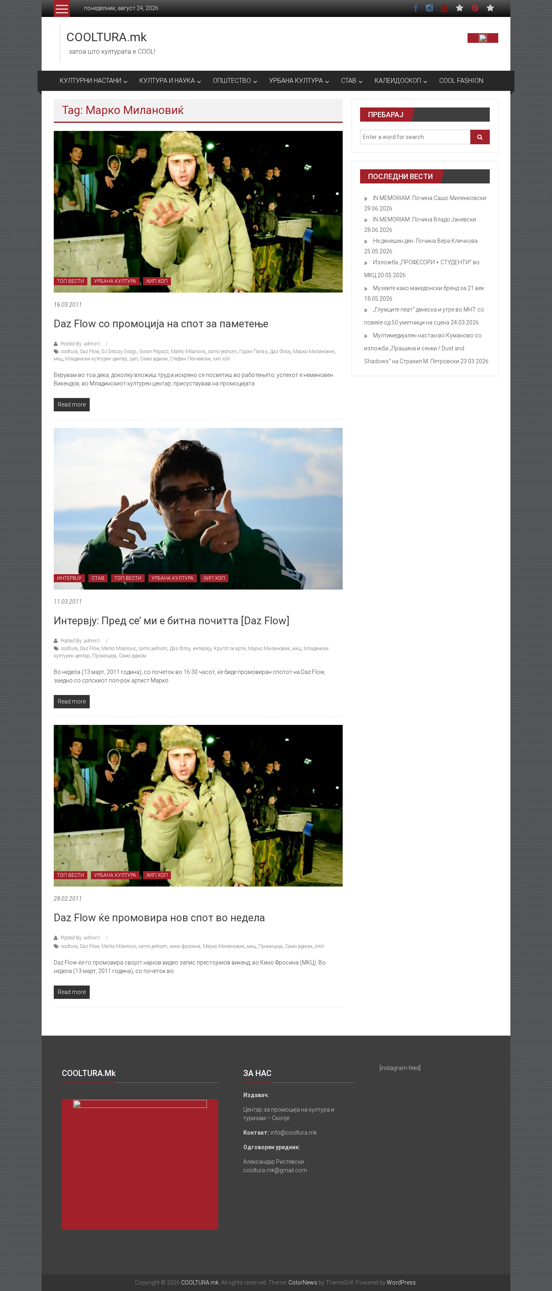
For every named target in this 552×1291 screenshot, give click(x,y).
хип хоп (221, 359)
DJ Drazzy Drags (119, 351)
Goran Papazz (154, 351)
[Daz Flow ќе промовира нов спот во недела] (198, 805)
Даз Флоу (280, 351)
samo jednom (222, 351)
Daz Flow (89, 351)
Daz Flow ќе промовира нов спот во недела (159, 918)
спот (319, 946)
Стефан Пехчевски (190, 359)
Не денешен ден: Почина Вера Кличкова (425, 241)
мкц (58, 359)
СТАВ (348, 80)
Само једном (154, 359)
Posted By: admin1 (80, 344)
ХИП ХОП (157, 281)
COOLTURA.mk (106, 37)
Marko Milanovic (188, 351)
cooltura (69, 351)
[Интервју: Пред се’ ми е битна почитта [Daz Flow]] (198, 508)
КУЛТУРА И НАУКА (167, 80)
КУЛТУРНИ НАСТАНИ (90, 80)
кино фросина (185, 946)
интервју (202, 648)
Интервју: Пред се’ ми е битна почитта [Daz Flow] (171, 621)
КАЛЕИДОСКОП (398, 80)
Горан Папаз (253, 351)
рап (134, 359)
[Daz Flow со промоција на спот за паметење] (198, 211)
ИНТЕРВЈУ (69, 578)
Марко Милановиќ (314, 351)
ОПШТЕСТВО (232, 80)
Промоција (104, 656)
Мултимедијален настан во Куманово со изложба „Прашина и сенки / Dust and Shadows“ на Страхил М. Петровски (423, 348)
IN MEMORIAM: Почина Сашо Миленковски (429, 198)
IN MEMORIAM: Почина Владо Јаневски (424, 219)
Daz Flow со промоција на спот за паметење (161, 324)
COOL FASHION (461, 80)
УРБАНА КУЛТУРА (296, 80)
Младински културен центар (96, 359)
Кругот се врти (230, 648)
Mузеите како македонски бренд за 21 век (428, 288)
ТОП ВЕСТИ (70, 281)
